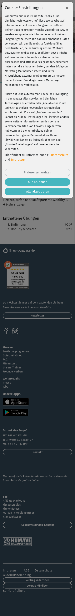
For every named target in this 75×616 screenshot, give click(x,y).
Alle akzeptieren (37, 191)
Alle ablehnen (37, 182)
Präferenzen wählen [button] (37, 172)
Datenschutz (59, 155)
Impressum (19, 159)
